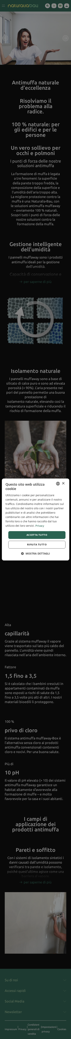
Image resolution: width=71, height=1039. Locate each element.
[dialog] (35, 519)
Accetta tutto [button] (37, 535)
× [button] (63, 483)
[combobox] (58, 483)
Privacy (39, 525)
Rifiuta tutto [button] (37, 544)
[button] (35, 553)
